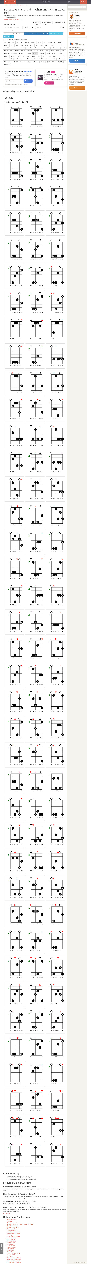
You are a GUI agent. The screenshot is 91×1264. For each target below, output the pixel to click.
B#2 (55, 42)
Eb (33, 33)
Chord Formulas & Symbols (13, 1232)
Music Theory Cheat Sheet (13, 1253)
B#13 (54, 62)
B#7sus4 (28, 53)
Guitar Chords (12, 5)
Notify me (28, 80)
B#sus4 (39, 42)
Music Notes (10, 1221)
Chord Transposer (11, 1238)
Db (29, 33)
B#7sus (13, 56)
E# (58, 33)
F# (61, 33)
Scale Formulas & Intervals (13, 1233)
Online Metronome (11, 1241)
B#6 (17, 45)
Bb (47, 33)
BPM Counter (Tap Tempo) (13, 1236)
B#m (9, 42)
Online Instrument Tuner (12, 1225)
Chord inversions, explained (13, 1257)
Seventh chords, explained (13, 1261)
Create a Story (77, 33)
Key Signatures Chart (12, 1230)
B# (12, 36)
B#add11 (60, 62)
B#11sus (28, 62)
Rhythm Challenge (11, 1251)
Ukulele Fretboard (11, 1247)
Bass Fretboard (10, 1248)
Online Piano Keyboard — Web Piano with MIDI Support (20, 1224)
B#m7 (6, 51)
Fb (36, 33)
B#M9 (53, 59)
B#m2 (12, 45)
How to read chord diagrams (14, 1259)
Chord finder (10, 1256)
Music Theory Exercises (12, 1222)
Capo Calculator (11, 1239)
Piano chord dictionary (12, 1254)
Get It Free (49, 83)
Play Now (77, 60)
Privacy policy (25, 84)
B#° (22, 42)
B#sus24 (50, 42)
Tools (14, 1)
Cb (26, 33)
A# (8, 36)
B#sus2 (27, 42)
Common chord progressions (14, 1262)
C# (51, 33)
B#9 (48, 62)
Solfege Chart (10, 1250)
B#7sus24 (41, 53)
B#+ (13, 42)
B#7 (37, 45)
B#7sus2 (35, 53)
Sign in (84, 1)
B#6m (21, 45)
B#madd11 (7, 64)
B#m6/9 (42, 62)
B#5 (45, 42)
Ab (43, 33)
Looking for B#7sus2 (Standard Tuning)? (13, 19)
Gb (40, 33)
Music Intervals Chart (12, 1228)
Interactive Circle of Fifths (13, 1227)
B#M (31, 45)
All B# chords (6, 1213)
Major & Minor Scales (12, 1219)
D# (54, 33)
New (7, 1)
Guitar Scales (10, 1244)
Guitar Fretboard (11, 1245)
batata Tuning (20, 5)
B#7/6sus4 (14, 53)
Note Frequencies (11, 1235)
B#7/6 (63, 50)
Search (26, 27)
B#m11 (40, 59)
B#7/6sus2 (7, 53)
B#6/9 (26, 45)
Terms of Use (76, 1262)
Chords (5, 5)
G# (5, 36)
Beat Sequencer (11, 1242)
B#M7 (63, 48)
